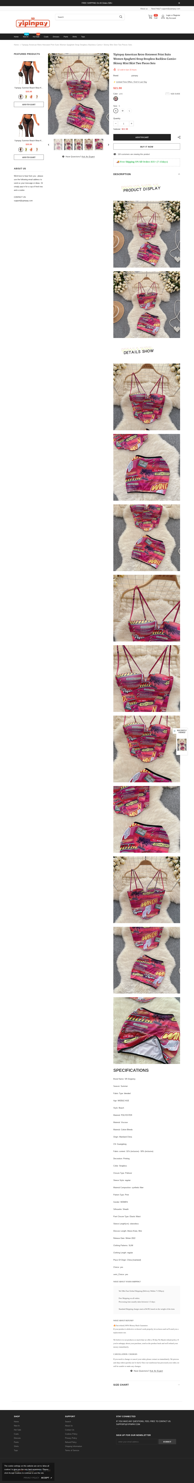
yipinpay (134, 76)
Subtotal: (117, 129)
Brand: (116, 76)
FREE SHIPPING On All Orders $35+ (97, 3)
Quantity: (117, 118)
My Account (171, 18)
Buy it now (146, 147)
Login (168, 15)
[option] (78, 94)
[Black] (21, 97)
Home (16, 45)
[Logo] (32, 22)
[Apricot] (37, 97)
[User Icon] (163, 17)
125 (119, 154)
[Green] (26, 97)
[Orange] (31, 97)
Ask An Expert (88, 157)
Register (176, 15)
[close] (179, 3)
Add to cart (29, 104)
